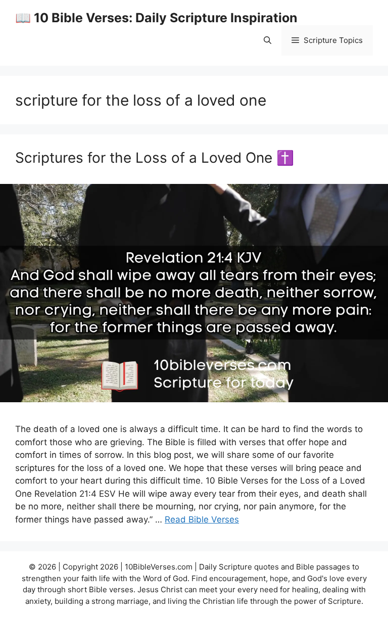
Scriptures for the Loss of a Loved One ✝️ (154, 157)
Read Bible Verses (202, 519)
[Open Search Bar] (267, 40)
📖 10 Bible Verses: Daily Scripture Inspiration (156, 17)
